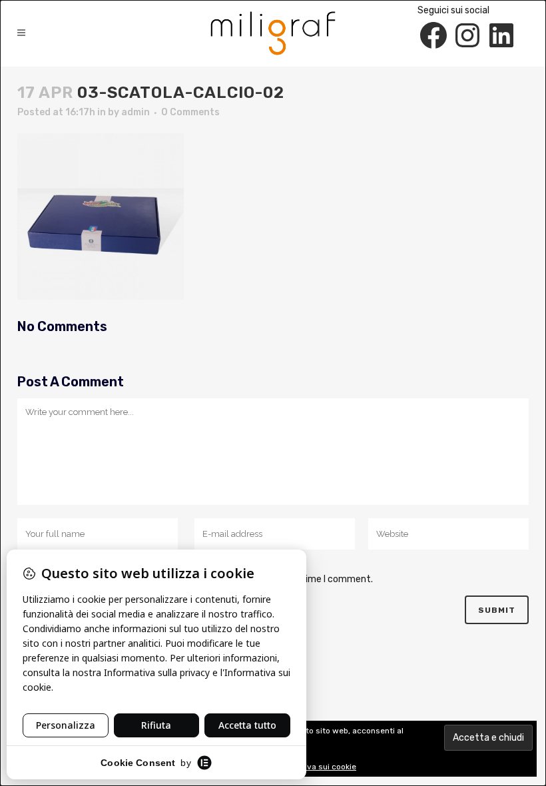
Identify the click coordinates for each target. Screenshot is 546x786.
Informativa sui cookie (314, 766)
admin (135, 112)
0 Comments (190, 112)
